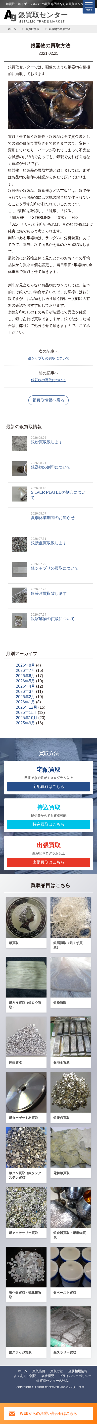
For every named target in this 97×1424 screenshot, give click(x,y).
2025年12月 (26, 707)
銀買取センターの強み (52, 1380)
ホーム (22, 1371)
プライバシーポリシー (75, 1376)
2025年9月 (25, 723)
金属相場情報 (78, 1371)
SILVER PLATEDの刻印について (58, 493)
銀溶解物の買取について (53, 617)
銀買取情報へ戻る (48, 400)
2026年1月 (25, 702)
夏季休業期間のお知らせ (53, 516)
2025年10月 (26, 718)
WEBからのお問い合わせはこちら (48, 1413)
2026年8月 (25, 665)
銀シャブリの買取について (48, 358)
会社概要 (47, 1376)
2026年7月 (25, 670)
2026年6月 (25, 676)
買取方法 (56, 1371)
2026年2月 (25, 697)
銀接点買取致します (49, 541)
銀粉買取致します (47, 440)
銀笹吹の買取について (48, 380)
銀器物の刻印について (51, 465)
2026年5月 (25, 681)
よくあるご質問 (25, 1376)
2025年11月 (26, 712)
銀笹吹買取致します (49, 592)
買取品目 (38, 1371)
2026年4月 (25, 686)
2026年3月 (25, 691)
